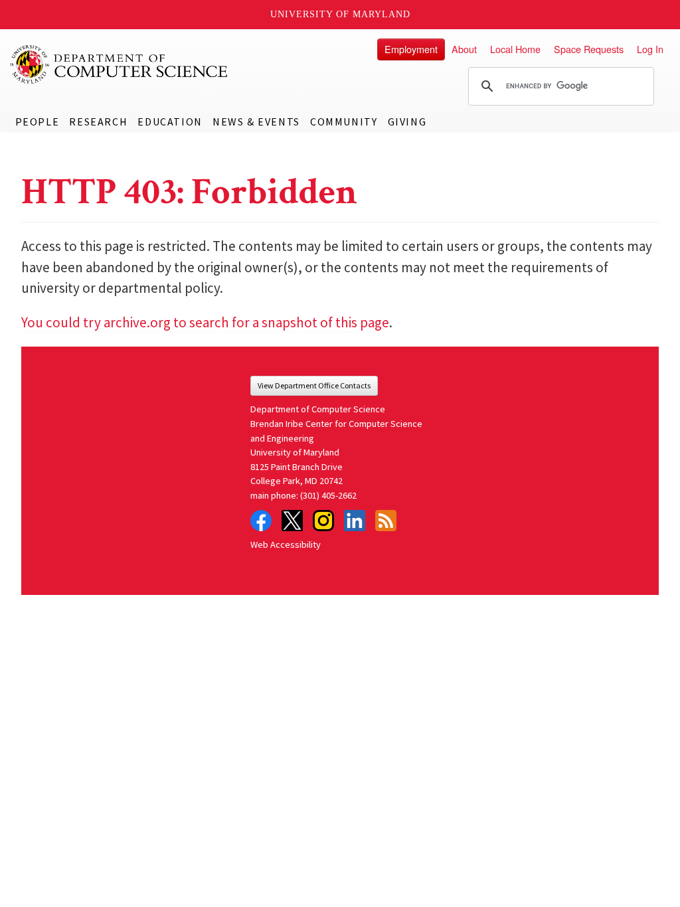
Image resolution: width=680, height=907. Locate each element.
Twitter (292, 520)
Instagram (323, 520)
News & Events (256, 121)
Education (169, 121)
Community (343, 121)
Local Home (515, 49)
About (464, 49)
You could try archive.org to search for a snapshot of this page (205, 322)
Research (98, 121)
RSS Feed (385, 520)
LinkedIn (354, 520)
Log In (650, 49)
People (37, 121)
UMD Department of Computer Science (119, 64)
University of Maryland (340, 14)
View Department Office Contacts (314, 385)
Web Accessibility (285, 544)
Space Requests (589, 49)
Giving (407, 121)
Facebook (261, 520)
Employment (411, 49)
